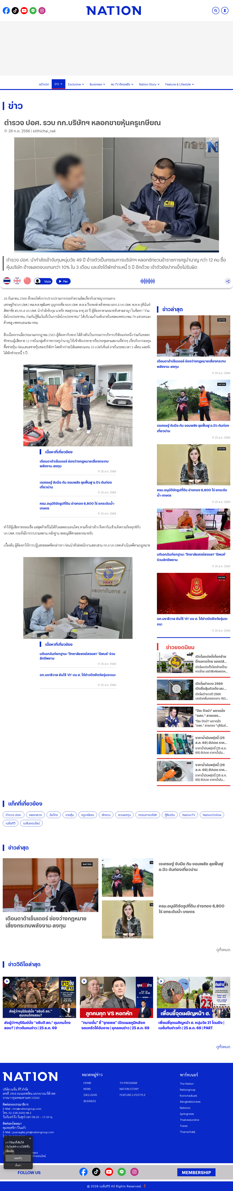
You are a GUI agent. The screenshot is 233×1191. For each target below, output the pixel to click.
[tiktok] (96, 1175)
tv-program (128, 1083)
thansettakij (187, 1132)
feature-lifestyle (133, 1095)
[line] (122, 1175)
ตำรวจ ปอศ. (13, 815)
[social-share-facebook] (6, 10)
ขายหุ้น (70, 815)
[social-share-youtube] (24, 10)
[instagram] (134, 1175)
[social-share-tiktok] (15, 10)
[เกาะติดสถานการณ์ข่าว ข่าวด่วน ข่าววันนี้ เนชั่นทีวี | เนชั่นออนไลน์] (113, 10)
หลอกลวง (35, 815)
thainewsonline (189, 1120)
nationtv (185, 1108)
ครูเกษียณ (87, 815)
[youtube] (109, 1175)
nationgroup (188, 1089)
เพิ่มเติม (9, 1150)
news (87, 1089)
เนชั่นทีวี (10, 823)
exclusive (90, 1095)
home (87, 1083)
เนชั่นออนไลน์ (31, 823)
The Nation (187, 1083)
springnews (187, 1114)
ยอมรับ (18, 1158)
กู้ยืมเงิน (170, 815)
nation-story (129, 1089)
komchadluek (188, 1095)
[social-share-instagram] (42, 10)
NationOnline (212, 815)
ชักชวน (106, 815)
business (90, 1101)
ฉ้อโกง (54, 815)
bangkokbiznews (190, 1101)
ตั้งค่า (18, 1165)
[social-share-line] (33, 10)
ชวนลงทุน (124, 815)
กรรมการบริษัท (147, 815)
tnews (184, 1126)
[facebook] (83, 1175)
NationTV (188, 815)
